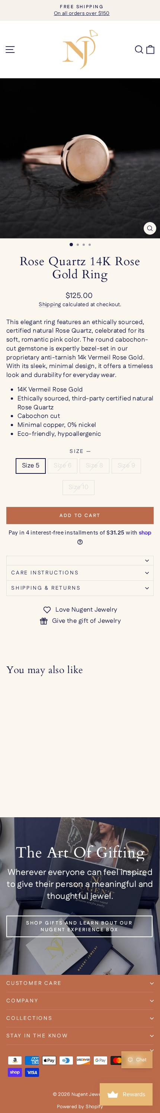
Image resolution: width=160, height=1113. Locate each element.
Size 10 (78, 487)
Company (22, 1001)
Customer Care (33, 983)
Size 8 (94, 465)
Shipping (50, 304)
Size (80, 451)
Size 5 (31, 465)
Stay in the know (37, 1036)
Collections (29, 1018)
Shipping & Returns (46, 588)
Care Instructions (45, 573)
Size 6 (62, 465)
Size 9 (126, 465)
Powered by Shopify (80, 1106)
